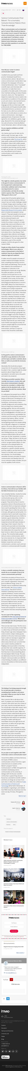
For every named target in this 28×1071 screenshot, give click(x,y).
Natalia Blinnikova (15, 802)
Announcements (9, 943)
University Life (5, 1033)
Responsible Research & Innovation (11, 210)
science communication (12, 821)
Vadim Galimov (16, 808)
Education (4, 1028)
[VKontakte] (3, 13)
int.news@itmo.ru (11, 973)
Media (3, 1036)
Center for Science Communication (12, 831)
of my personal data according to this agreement (14, 936)
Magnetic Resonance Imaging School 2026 (13, 946)
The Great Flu (18, 139)
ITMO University (15, 984)
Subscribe (14, 931)
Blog (2, 1039)
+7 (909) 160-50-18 (5, 1043)
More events (20, 953)
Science (3, 1025)
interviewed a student (13, 381)
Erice (14, 824)
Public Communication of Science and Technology (13, 784)
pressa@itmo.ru (5, 1045)
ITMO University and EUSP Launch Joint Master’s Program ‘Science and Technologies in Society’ (13, 862)
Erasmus (8, 824)
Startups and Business (7, 1031)
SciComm (9, 819)
